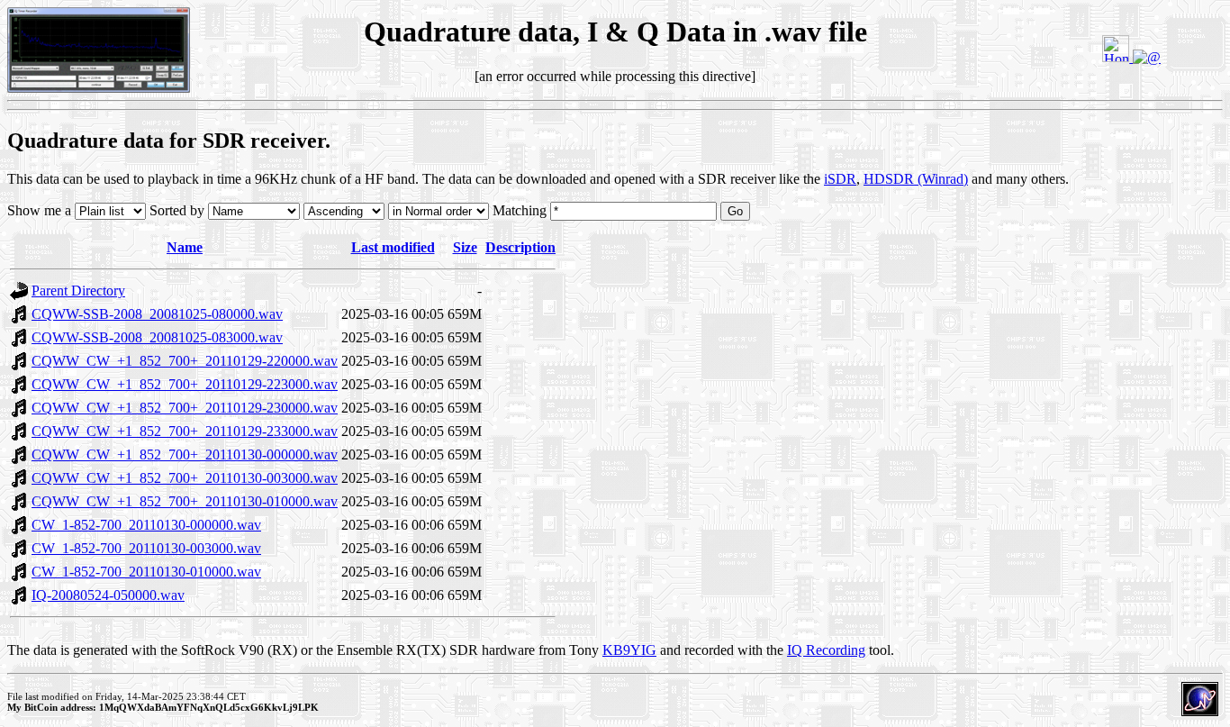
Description (520, 247)
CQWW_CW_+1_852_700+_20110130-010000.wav (185, 501)
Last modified (393, 247)
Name (185, 247)
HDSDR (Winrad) (916, 178)
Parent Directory (78, 290)
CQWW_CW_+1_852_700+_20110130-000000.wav (185, 454)
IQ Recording (826, 650)
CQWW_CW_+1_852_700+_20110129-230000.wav (185, 407)
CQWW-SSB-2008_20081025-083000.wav (157, 337)
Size (465, 247)
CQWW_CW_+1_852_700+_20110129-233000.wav (185, 431)
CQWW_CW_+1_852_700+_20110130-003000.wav (185, 478)
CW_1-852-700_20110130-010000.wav (146, 571)
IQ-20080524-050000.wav (108, 595)
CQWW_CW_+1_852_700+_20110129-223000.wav (185, 384)
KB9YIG (629, 650)
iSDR (840, 178)
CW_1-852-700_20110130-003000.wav (146, 548)
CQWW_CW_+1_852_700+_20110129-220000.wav (185, 360)
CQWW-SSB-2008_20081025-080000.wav (157, 314)
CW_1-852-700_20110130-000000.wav (146, 524)
